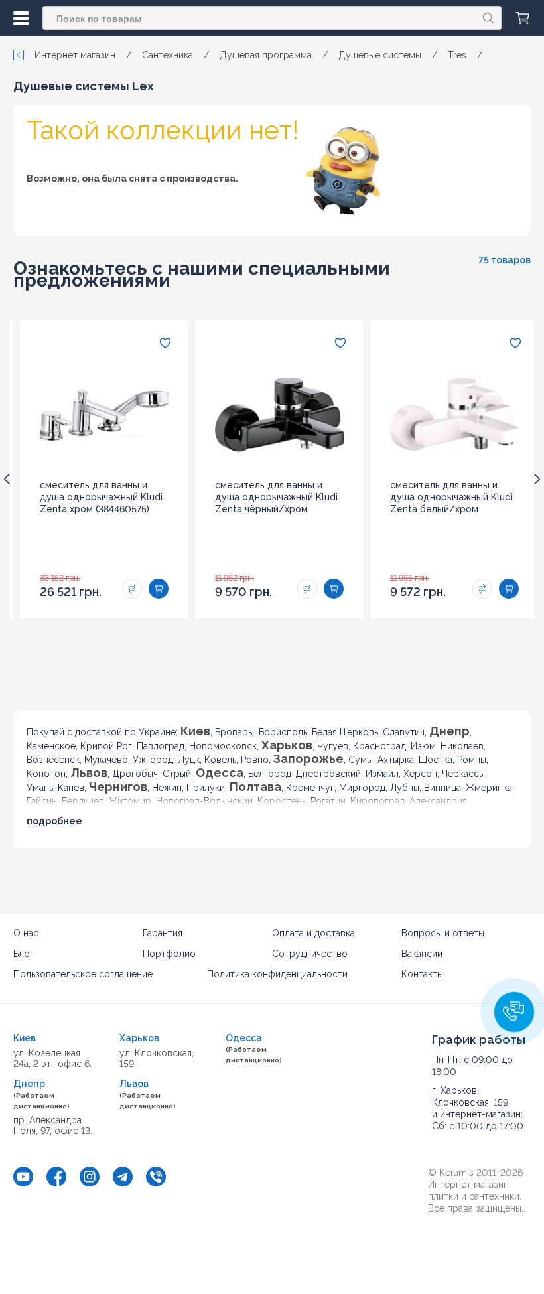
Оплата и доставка (313, 933)
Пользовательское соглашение (83, 974)
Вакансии (421, 953)
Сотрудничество (310, 953)
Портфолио (169, 953)
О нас (25, 933)
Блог (23, 953)
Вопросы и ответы (442, 933)
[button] (514, 1012)
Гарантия (162, 933)
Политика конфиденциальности (277, 974)
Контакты (422, 974)
